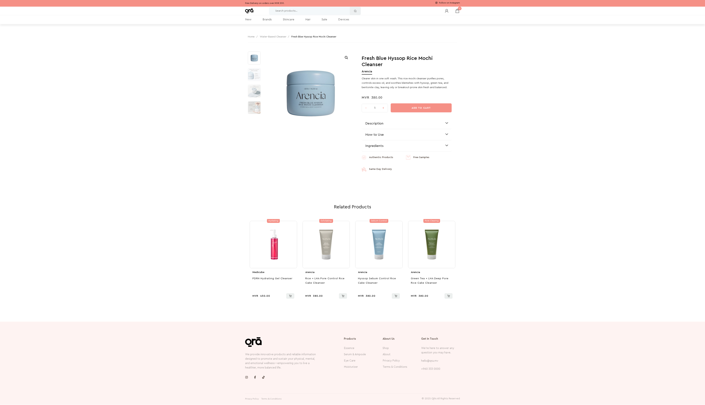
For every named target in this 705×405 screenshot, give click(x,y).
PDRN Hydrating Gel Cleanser (272, 278)
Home (251, 36)
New (248, 19)
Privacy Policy (391, 360)
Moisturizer (351, 367)
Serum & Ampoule (355, 354)
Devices (343, 19)
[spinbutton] (375, 108)
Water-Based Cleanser (273, 36)
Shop (386, 348)
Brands (267, 19)
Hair (307, 19)
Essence (349, 348)
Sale (324, 19)
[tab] (407, 123)
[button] (346, 57)
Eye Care (349, 360)
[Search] (355, 11)
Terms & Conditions (395, 367)
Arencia (367, 71)
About (387, 354)
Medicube (258, 272)
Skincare (288, 19)
